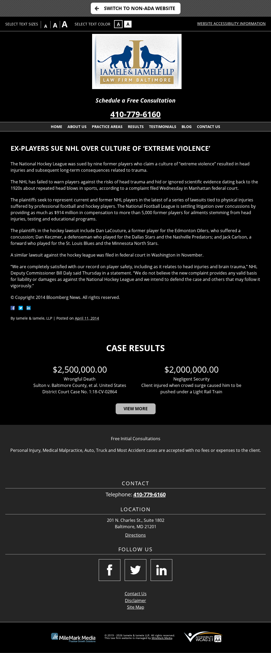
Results (136, 126)
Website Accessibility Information (231, 23)
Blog (187, 126)
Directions (135, 535)
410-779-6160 (135, 114)
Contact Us (208, 126)
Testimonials (162, 126)
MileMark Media (162, 638)
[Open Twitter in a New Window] (135, 570)
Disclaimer (135, 600)
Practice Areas (107, 126)
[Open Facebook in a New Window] (109, 570)
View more (136, 409)
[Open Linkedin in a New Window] (161, 570)
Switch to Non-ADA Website (139, 8)
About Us (77, 126)
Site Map (135, 607)
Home (56, 126)
